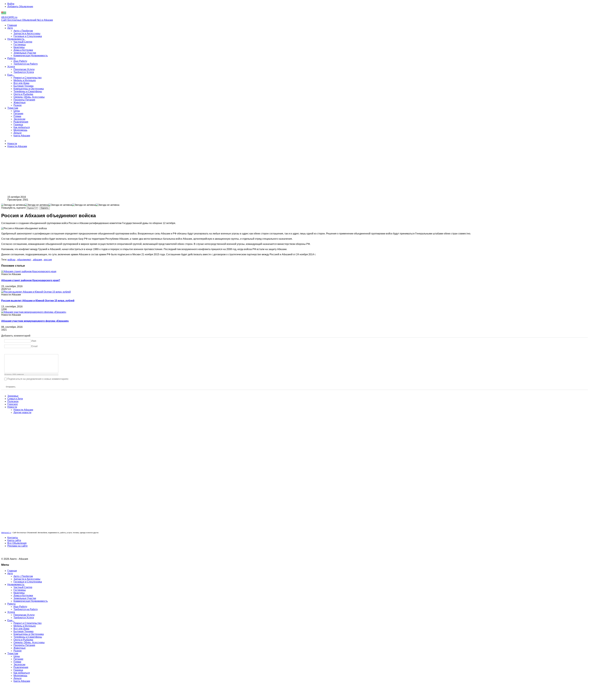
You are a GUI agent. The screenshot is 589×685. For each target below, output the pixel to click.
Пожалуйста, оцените (13, 208)
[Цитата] (25, 351)
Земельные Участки (24, 53)
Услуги (11, 66)
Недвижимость (15, 39)
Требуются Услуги (23, 72)
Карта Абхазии (21, 135)
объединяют (24, 259)
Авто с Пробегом (23, 30)
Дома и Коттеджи (23, 50)
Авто (10, 28)
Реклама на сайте (17, 546)
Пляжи (17, 116)
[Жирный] (6, 351)
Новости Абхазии (17, 146)
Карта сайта (14, 540)
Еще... (10, 75)
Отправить (10, 387)
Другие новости (22, 412)
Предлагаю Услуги (24, 69)
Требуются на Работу (25, 64)
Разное (17, 105)
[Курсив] (10, 351)
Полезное (13, 401)
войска (11, 259)
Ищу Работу (20, 61)
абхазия (37, 259)
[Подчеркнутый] (13, 351)
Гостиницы (19, 44)
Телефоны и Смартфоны (27, 91)
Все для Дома (21, 83)
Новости (12, 143)
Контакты (12, 537)
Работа (11, 58)
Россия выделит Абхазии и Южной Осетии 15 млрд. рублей (37, 300)
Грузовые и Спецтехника (27, 36)
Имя (33, 341)
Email (34, 346)
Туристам (12, 108)
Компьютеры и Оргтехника (28, 88)
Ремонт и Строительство (27, 77)
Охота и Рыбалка (23, 94)
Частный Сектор (22, 41)
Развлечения (20, 122)
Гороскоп (12, 404)
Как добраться (21, 127)
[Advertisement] (93, 171)
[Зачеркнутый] (17, 351)
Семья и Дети (15, 398)
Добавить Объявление (20, 6)
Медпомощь (20, 130)
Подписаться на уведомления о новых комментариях (37, 379)
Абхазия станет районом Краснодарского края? (30, 280)
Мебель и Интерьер (24, 80)
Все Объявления (17, 543)
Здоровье (12, 396)
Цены (16, 110)
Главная (12, 25)
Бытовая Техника (23, 86)
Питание (18, 113)
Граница (18, 124)
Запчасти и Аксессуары (26, 33)
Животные (19, 102)
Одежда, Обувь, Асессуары (29, 97)
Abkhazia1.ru (6, 533)
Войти (10, 3)
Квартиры (19, 47)
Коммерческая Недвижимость (30, 55)
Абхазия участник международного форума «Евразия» (35, 321)
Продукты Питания (24, 99)
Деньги (17, 133)
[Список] (29, 351)
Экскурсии (19, 119)
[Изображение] (21, 351)
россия (48, 259)
